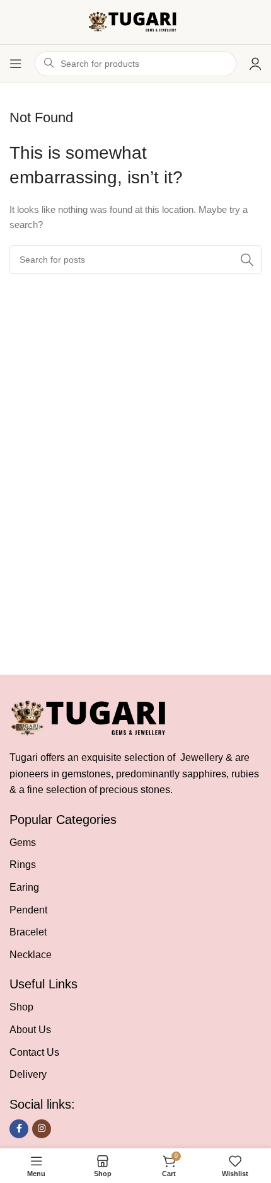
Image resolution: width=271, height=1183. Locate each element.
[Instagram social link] (41, 1128)
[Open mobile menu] (15, 63)
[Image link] (94, 717)
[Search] (247, 259)
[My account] (255, 63)
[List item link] (135, 843)
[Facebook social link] (18, 1128)
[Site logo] (136, 21)
